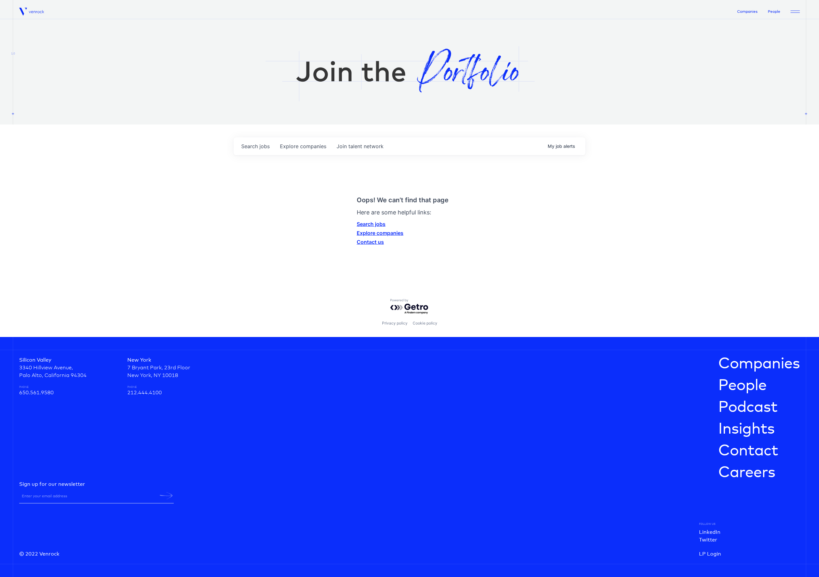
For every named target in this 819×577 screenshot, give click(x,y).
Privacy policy (395, 323)
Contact (748, 451)
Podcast (747, 407)
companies (303, 146)
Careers (746, 472)
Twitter (708, 539)
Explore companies (380, 233)
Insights (746, 429)
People (774, 12)
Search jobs (371, 224)
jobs (255, 146)
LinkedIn (709, 532)
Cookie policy (425, 323)
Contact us (370, 242)
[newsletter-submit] (166, 495)
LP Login (710, 554)
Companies (747, 12)
